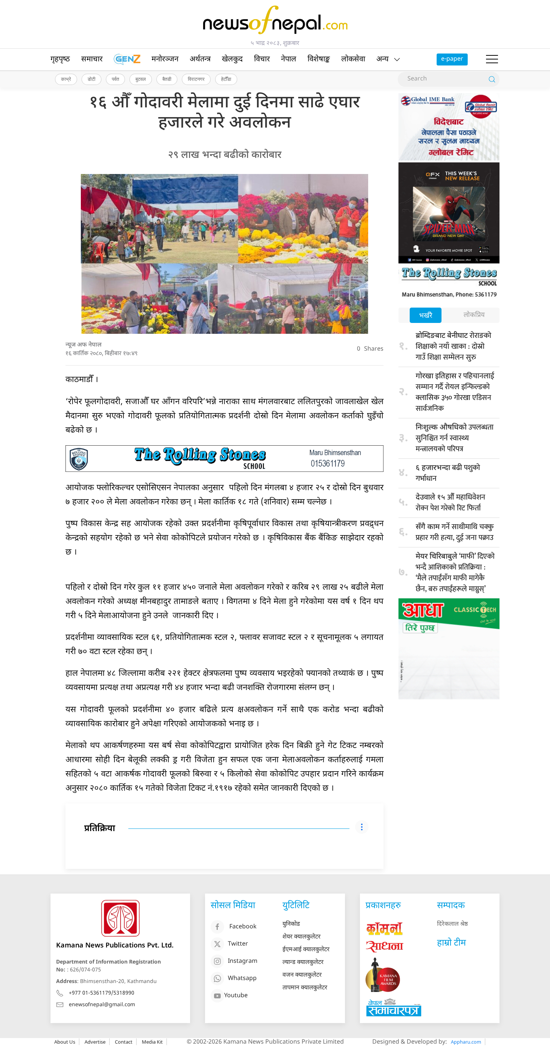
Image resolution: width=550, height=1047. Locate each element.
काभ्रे (66, 79)
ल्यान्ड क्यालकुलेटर (303, 963)
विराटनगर (196, 79)
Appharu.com (466, 1041)
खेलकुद (232, 59)
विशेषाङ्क (319, 59)
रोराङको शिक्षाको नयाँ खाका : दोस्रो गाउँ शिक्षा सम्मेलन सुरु (453, 346)
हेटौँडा (226, 79)
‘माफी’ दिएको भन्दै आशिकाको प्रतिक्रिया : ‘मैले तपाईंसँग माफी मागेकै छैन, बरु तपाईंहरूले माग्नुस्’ (455, 572)
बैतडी (166, 79)
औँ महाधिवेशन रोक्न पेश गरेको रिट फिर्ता (450, 503)
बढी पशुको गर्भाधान (448, 473)
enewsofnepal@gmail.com (102, 1004)
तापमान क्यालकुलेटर (304, 988)
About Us (64, 1041)
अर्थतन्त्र (200, 59)
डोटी (91, 79)
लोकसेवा (353, 59)
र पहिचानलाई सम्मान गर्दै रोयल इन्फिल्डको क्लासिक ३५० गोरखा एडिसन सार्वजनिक (455, 392)
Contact (123, 1041)
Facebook (243, 927)
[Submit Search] (492, 79)
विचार (262, 59)
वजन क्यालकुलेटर (302, 975)
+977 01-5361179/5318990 (101, 993)
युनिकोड (291, 924)
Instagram (242, 961)
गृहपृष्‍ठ (60, 59)
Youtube (236, 996)
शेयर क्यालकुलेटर (301, 937)
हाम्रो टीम (451, 943)
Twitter (238, 944)
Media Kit (152, 1041)
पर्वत (115, 79)
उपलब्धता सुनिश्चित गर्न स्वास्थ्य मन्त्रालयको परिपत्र (455, 438)
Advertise (95, 1041)
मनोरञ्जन (165, 59)
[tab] (425, 316)
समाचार (92, 59)
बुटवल (140, 79)
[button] (492, 59)
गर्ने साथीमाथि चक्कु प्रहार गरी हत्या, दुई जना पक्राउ (455, 532)
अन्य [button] (382, 59)
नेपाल (288, 59)
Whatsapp (242, 979)
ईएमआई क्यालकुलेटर (306, 950)
